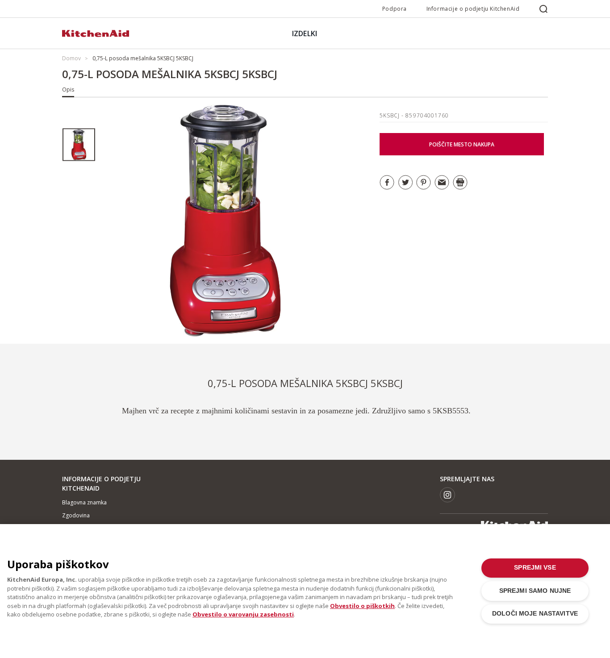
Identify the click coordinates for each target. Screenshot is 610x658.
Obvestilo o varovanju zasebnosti (243, 614)
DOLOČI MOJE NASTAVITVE (535, 613)
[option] (79, 145)
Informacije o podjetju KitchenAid (473, 8)
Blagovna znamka (84, 502)
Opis (68, 89)
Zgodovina (76, 515)
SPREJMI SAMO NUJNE (535, 590)
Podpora (394, 8)
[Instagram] (447, 495)
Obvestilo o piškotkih (362, 606)
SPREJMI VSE (535, 567)
